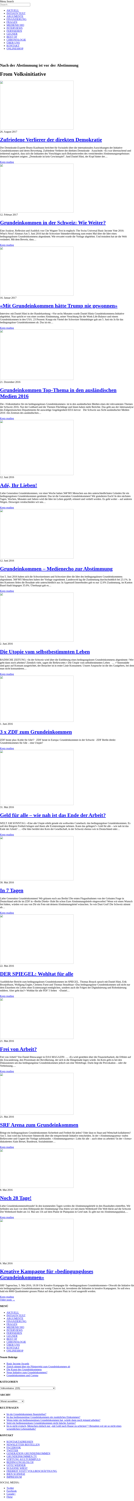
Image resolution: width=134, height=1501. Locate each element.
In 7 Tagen (11, 890)
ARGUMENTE (15, 16)
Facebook (12, 1491)
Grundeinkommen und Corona (22, 1375)
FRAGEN (12, 22)
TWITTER (12, 1450)
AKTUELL (13, 10)
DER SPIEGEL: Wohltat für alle (36, 974)
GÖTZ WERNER (16, 1465)
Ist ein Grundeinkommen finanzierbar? (26, 1414)
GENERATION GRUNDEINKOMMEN (28, 1453)
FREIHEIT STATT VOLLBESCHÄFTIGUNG (32, 1471)
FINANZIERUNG (16, 19)
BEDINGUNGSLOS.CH (20, 1462)
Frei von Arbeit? (18, 1049)
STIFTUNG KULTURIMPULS (24, 1459)
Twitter (10, 1488)
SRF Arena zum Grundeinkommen (39, 1125)
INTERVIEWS (15, 28)
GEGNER (12, 33)
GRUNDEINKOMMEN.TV (22, 1456)
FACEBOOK (14, 1447)
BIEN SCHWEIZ (16, 1474)
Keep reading (7, 162)
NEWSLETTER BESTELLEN (23, 1444)
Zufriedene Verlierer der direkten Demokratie (51, 140)
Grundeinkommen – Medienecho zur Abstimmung (56, 569)
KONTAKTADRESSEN (20, 1441)
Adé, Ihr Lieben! (18, 485)
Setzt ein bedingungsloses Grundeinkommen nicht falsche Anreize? (41, 1423)
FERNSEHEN (14, 31)
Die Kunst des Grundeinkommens (24, 1369)
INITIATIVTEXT (16, 13)
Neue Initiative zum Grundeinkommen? (27, 1372)
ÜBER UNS (13, 42)
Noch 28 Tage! (16, 1198)
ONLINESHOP (15, 48)
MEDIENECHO (15, 25)
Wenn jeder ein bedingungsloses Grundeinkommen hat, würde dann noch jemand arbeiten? (53, 1420)
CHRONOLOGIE (16, 39)
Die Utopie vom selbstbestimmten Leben (45, 652)
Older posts (7, 1299)
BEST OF (12, 36)
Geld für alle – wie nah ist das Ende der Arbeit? (53, 815)
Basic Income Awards (18, 1363)
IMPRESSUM (14, 1477)
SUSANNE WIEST (17, 1468)
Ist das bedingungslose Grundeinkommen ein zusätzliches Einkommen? (43, 1417)
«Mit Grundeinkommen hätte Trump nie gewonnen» (58, 306)
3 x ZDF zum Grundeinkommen (36, 732)
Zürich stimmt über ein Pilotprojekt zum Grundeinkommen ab (38, 1366)
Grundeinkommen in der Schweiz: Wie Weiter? (53, 222)
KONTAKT (13, 45)
